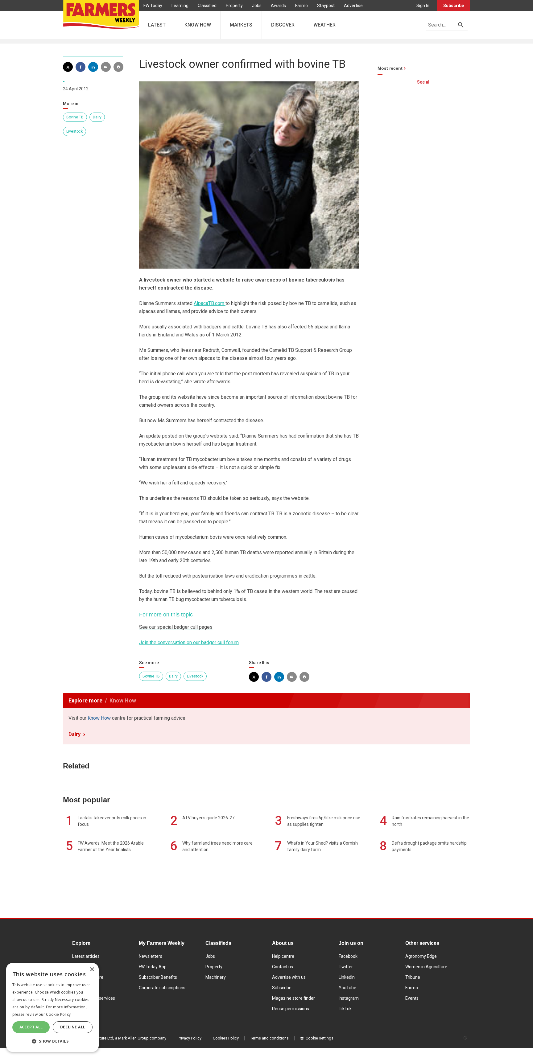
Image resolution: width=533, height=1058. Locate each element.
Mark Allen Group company (142, 1038)
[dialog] (52, 1007)
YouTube (347, 987)
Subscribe (453, 5)
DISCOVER (283, 25)
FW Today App (153, 966)
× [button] (91, 969)
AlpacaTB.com (209, 303)
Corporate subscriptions (162, 987)
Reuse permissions (290, 1008)
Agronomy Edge (421, 956)
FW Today (152, 5)
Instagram (349, 998)
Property (234, 5)
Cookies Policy (226, 1038)
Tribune (412, 977)
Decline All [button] (72, 1027)
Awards (278, 5)
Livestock (74, 131)
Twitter (346, 966)
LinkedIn (347, 977)
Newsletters (150, 956)
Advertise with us (289, 977)
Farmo (301, 5)
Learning (179, 5)
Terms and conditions (269, 1038)
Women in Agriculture (426, 966)
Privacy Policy (189, 1038)
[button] (52, 1041)
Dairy (97, 117)
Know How (99, 718)
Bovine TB (75, 117)
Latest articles (86, 956)
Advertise (353, 5)
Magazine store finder (293, 998)
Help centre (283, 956)
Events (412, 998)
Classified (207, 5)
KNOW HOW (197, 25)
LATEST (157, 25)
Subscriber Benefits (158, 977)
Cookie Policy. (59, 1014)
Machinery (215, 977)
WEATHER (324, 25)
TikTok (345, 1008)
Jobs (257, 5)
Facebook (348, 956)
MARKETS (241, 25)
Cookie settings (319, 1038)
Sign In (422, 5)
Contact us (282, 966)
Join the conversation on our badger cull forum (189, 642)
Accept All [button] (31, 1027)
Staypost (326, 5)
